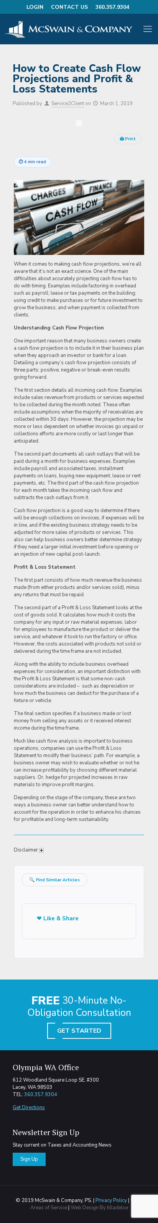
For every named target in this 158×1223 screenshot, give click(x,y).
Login (34, 7)
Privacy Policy (111, 1200)
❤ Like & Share (58, 918)
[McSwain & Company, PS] (71, 29)
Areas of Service (48, 1207)
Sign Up (29, 1159)
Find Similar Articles (54, 880)
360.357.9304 (112, 7)
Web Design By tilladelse (99, 1207)
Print (128, 139)
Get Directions (29, 1107)
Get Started (79, 1031)
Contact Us (69, 7)
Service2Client (67, 103)
